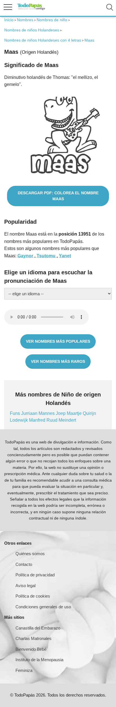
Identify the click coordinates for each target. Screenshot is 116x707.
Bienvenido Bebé (30, 649)
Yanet (65, 255)
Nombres (25, 20)
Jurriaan (30, 413)
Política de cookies (32, 596)
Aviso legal (25, 585)
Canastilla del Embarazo (37, 628)
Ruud (52, 420)
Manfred (37, 420)
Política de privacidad (35, 574)
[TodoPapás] (31, 9)
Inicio (9, 20)
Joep (61, 413)
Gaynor (25, 255)
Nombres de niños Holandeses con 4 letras (42, 40)
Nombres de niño (52, 20)
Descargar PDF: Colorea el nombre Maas (58, 196)
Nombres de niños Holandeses (31, 30)
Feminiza (23, 670)
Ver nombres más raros (58, 361)
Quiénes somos (30, 553)
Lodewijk (19, 420)
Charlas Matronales (33, 638)
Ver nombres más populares (58, 341)
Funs (15, 413)
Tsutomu (47, 255)
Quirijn (89, 413)
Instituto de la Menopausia (39, 659)
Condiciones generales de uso (43, 606)
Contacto (23, 564)
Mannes (47, 413)
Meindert (67, 420)
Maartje (75, 413)
